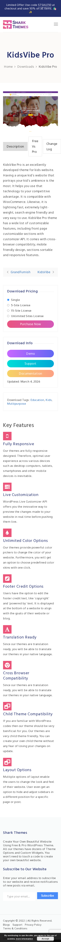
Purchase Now (30, 324)
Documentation (30, 373)
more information (24, 938)
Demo (30, 353)
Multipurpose (16, 403)
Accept (45, 938)
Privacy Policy (33, 924)
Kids (49, 400)
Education (37, 400)
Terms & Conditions (15, 928)
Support (30, 363)
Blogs (6, 924)
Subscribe (47, 895)
